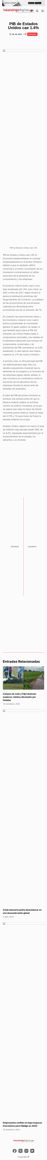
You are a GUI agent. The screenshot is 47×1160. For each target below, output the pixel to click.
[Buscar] (37, 11)
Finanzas (32, 34)
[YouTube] (32, 1151)
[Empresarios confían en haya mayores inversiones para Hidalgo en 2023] (23, 1020)
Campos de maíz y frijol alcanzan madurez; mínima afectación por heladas (19, 697)
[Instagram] (26, 1151)
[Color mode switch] (31, 10)
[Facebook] (15, 1151)
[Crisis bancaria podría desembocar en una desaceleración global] (23, 807)
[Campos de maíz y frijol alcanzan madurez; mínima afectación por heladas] (23, 678)
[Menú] (43, 10)
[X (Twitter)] (20, 1151)
